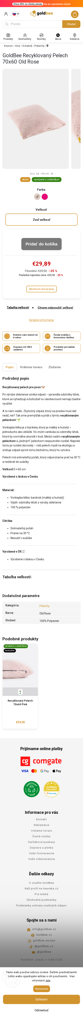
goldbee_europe (44, 940)
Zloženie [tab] (54, 367)
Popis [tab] (10, 367)
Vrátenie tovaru (41, 830)
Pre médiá (41, 894)
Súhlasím (41, 999)
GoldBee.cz (44, 934)
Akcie (58, 39)
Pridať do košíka (41, 244)
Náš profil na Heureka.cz (41, 888)
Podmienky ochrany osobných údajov (41, 905)
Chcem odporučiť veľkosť (55, 307)
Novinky (41, 39)
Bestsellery (25, 39)
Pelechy (44, 606)
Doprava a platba (41, 847)
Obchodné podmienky (41, 899)
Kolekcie (74, 39)
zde (48, 980)
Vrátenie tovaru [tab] (31, 367)
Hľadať (71, 24)
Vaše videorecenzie (41, 858)
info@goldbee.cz (44, 929)
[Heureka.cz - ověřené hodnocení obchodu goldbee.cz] (50, 788)
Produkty (8, 39)
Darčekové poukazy (41, 842)
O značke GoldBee (41, 882)
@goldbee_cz (44, 946)
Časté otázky (41, 836)
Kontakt (41, 819)
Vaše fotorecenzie (41, 853)
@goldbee (44, 951)
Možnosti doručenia (41, 289)
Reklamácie (41, 825)
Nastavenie (41, 988)
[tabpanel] (20, 686)
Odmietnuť (41, 1010)
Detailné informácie (41, 320)
